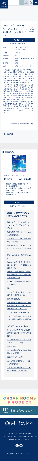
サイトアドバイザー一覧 (15, 433)
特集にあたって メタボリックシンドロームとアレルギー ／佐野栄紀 (19, 225)
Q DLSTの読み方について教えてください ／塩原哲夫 (19, 341)
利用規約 (11, 439)
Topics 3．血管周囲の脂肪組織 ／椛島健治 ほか (19, 283)
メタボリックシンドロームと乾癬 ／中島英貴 (19, 240)
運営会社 (17, 439)
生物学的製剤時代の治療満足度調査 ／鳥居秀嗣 (19, 351)
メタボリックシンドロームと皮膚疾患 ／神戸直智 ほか (19, 293)
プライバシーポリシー (8, 436)
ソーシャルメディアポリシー (27, 436)
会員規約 (28, 433)
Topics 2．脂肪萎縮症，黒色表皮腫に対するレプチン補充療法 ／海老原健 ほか (19, 275)
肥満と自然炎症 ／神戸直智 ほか (19, 256)
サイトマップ (25, 439)
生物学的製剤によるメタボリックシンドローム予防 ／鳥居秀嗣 (19, 248)
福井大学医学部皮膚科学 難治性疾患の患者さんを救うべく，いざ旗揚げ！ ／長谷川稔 (19, 306)
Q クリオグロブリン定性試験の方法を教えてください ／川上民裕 (19, 333)
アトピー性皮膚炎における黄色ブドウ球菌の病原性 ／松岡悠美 (19, 319)
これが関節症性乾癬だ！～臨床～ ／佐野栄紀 (19, 362)
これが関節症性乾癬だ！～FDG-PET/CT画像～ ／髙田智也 (19, 369)
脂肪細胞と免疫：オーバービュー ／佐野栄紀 (19, 233)
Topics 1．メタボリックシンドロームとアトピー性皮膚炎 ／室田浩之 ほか (19, 265)
